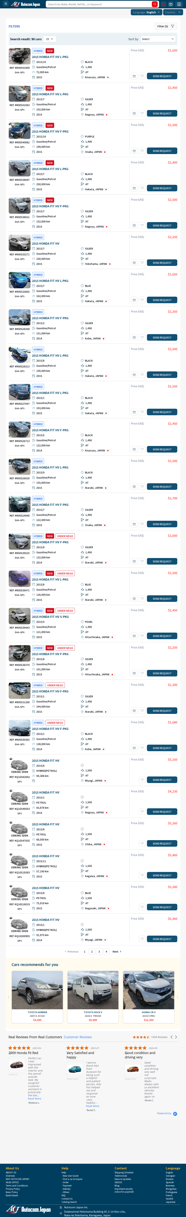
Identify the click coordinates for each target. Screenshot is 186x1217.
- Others (65, 1192)
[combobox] (146, 12)
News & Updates (123, 1179)
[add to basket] (134, 76)
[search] (155, 4)
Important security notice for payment (124, 1190)
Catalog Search (69, 1201)
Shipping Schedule (124, 1172)
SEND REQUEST (162, 76)
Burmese (170, 1185)
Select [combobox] (145, 39)
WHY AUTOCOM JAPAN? (17, 1179)
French (169, 1195)
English (169, 1172)
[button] (171, 1037)
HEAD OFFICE (12, 1182)
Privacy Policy (13, 1188)
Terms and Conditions (17, 1185)
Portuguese (171, 1192)
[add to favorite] (142, 76)
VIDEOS (118, 1182)
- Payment (67, 1185)
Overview (10, 1175)
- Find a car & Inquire (72, 1179)
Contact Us (67, 1198)
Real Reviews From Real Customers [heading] (35, 1037)
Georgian (170, 1175)
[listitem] (34, 1074)
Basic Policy (12, 1192)
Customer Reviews (78, 1037)
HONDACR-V (148, 1012)
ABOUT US (11, 1172)
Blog (117, 1185)
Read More (34, 1098)
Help (64, 1172)
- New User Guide (70, 1175)
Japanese (170, 1201)
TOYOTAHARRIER (37, 1012)
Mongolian (171, 1188)
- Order (65, 1182)
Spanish (170, 1182)
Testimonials (121, 1175)
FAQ (63, 1195)
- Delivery (66, 1188)
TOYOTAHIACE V (93, 1012)
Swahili (169, 1198)
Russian (169, 1179)
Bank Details (12, 1195)
